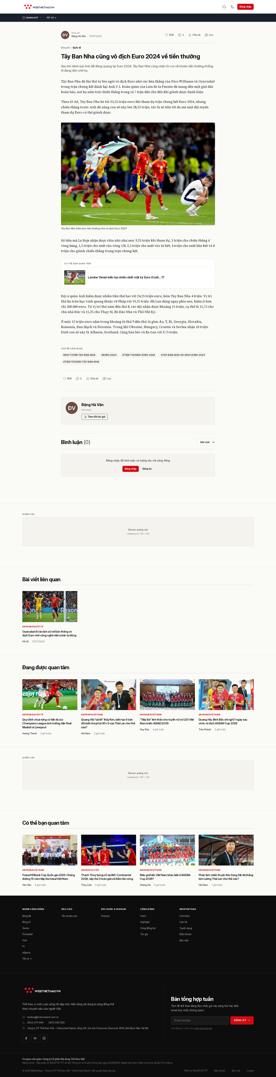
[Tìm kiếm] (224, 6)
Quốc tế (77, 47)
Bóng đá (65, 47)
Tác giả (144, 934)
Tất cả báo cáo (69, 915)
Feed (143, 915)
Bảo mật (183, 940)
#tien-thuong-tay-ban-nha (81, 361)
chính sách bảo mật (203, 1028)
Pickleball (27, 934)
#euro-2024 (109, 355)
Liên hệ (183, 921)
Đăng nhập (245, 6)
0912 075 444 (35, 1022)
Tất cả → (51, 17)
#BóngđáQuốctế (32, 626)
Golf (24, 940)
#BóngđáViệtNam (92, 714)
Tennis (25, 928)
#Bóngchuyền (90, 870)
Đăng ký (147, 468)
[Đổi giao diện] (232, 6)
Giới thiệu (184, 915)
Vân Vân (26, 884)
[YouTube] (35, 1038)
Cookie (250, 1070)
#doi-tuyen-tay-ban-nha (79, 355)
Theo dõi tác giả (96, 416)
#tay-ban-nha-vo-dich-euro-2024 (183, 355)
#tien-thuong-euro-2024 (138, 355)
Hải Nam (85, 733)
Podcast (105, 915)
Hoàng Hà (145, 884)
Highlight (145, 921)
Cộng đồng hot (148, 928)
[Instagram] (44, 1038)
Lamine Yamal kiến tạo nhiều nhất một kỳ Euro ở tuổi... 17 (126, 277)
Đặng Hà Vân (79, 36)
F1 (23, 946)
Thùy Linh (86, 884)
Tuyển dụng (185, 928)
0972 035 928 (56, 1022)
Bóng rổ (26, 921)
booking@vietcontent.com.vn (43, 1017)
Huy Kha (144, 729)
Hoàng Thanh (29, 733)
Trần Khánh (205, 729)
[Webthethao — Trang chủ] (39, 6)
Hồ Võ (25, 641)
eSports (26, 952)
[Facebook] (26, 1038)
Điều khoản (185, 934)
